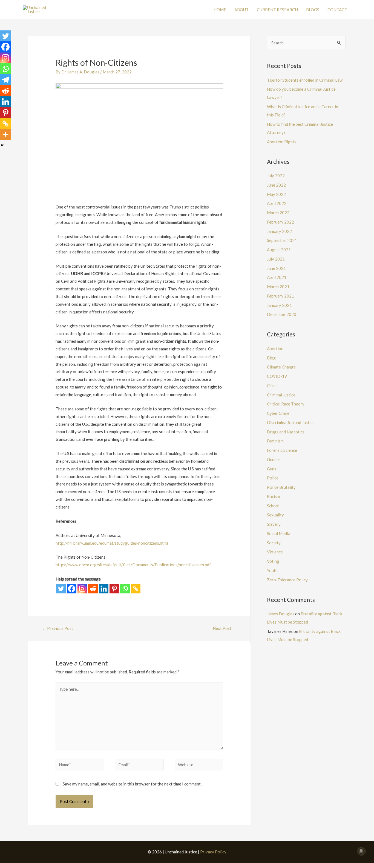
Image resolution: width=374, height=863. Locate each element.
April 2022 (276, 203)
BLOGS (312, 9)
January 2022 (279, 231)
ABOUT (241, 9)
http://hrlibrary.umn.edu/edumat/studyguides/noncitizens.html (112, 543)
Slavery (274, 524)
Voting (273, 561)
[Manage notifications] (361, 851)
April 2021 (276, 277)
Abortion (275, 348)
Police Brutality (281, 487)
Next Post (224, 628)
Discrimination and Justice (291, 422)
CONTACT (337, 9)
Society (274, 542)
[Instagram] (82, 588)
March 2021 (278, 286)
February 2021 (280, 295)
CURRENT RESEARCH (277, 9)
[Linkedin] (103, 588)
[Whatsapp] (125, 588)
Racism (273, 496)
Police (272, 477)
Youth (272, 570)
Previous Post (57, 628)
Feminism (275, 440)
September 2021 (282, 240)
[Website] (199, 765)
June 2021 (276, 268)
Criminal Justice (281, 394)
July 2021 (276, 258)
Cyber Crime (278, 413)
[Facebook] (71, 588)
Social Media (278, 533)
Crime (272, 385)
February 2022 (280, 221)
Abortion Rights (281, 141)
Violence (275, 551)
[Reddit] (93, 588)
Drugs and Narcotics (285, 431)
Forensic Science (282, 450)
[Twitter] (61, 588)
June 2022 (276, 184)
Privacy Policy (213, 851)
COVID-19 (277, 376)
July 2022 (276, 175)
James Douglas (280, 613)
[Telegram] (5, 79)
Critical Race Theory (285, 403)
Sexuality (275, 514)
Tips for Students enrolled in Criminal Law (305, 80)
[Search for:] (306, 42)
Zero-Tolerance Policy (287, 579)
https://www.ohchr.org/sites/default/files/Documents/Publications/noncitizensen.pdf (133, 564)
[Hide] (2, 145)
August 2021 (279, 249)
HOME (220, 9)
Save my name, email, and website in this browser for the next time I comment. (132, 783)
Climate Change (281, 366)
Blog (271, 357)
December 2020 (281, 314)
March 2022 (278, 212)
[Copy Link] (135, 588)
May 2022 (276, 194)
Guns (271, 468)
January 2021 (279, 305)
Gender (273, 459)
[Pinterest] (114, 588)
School (273, 505)
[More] (5, 134)
